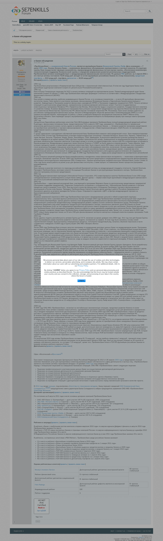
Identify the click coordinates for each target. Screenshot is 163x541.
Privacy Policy (83, 266)
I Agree (81, 280)
